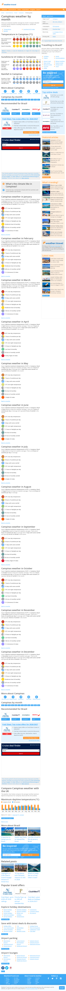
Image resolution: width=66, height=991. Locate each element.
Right (54, 36)
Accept (62, 988)
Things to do (59, 64)
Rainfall (6, 31)
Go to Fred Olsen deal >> (31, 132)
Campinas (21, 12)
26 (12, 804)
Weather (4, 9)
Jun (19, 99)
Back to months (5, 234)
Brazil (15, 12)
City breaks (7, 911)
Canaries (37, 978)
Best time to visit (5, 93)
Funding (16, 982)
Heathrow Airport (22, 961)
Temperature (7, 29)
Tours (57, 66)
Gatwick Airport (34, 941)
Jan (2, 99)
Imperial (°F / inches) (18, 815)
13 (13, 807)
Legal (7, 982)
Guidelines (16, 981)
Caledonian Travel (35, 929)
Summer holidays (21, 909)
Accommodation (60, 58)
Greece (37, 979)
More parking (5, 949)
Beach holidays (8, 909)
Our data (16, 978)
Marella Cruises (21, 931)
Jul (22, 99)
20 (19, 805)
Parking (29, 982)
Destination (5, 143)
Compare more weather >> (7, 818)
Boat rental (47, 63)
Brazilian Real (56, 29)
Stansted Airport (8, 944)
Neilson (19, 929)
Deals (19, 9)
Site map (8, 983)
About (7, 978)
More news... (46, 295)
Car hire (46, 66)
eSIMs (45, 68)
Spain (36, 981)
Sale (7, 128)
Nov (35, 99)
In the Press (14, 984)
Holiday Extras (34, 926)
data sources (25, 178)
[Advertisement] (41, 4)
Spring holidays (8, 916)
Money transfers (60, 61)
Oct (32, 99)
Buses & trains (48, 64)
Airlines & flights (8, 929)
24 (25, 804)
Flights (46, 58)
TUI (18, 926)
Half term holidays (9, 915)
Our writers (16, 979)
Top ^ (3, 971)
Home (2, 12)
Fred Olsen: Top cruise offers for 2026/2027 (20, 119)
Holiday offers (7, 926)
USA (36, 983)
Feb (6, 99)
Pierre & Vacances (35, 928)
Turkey (37, 982)
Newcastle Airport (35, 944)
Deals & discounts (36, 93)
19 (29, 805)
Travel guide (28, 93)
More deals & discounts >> (49, 132)
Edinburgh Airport (22, 946)
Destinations (12, 9)
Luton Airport (20, 941)
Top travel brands (9, 928)
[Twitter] (6, 968)
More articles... (46, 177)
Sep (29, 99)
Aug (25, 99)
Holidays (46, 56)
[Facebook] (3, 968)
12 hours (55, 19)
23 (15, 805)
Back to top (4, 821)
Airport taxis (47, 61)
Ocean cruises (59, 63)
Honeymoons (20, 916)
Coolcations (33, 909)
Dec (38, 99)
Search (38, 9)
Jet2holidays (20, 928)
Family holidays (8, 913)
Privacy (7, 981)
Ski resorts (33, 913)
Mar (9, 99)
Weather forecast (13, 93)
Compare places (34, 911)
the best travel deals (55, 246)
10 (10, 807)
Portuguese (56, 26)
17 (16, 806)
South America (9, 12)
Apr (12, 99)
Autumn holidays (21, 911)
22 (18, 805)
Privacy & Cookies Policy (31, 988)
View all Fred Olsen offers (34, 135)
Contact (7, 979)
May (16, 99)
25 (28, 804)
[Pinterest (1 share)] (10, 968)
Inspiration (25, 9)
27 (2, 804)
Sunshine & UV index (29, 29)
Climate (29, 983)
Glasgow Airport (34, 942)
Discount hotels (8, 931)
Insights (32, 9)
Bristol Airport (8, 946)
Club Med (32, 931)
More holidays (5, 919)
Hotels (57, 56)
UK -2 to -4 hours (57, 22)
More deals (4, 934)
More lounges (5, 963)
